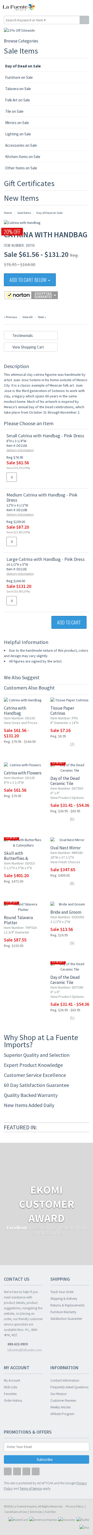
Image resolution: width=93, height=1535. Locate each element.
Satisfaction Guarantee (66, 1318)
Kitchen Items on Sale (22, 156)
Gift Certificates (29, 183)
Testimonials (22, 335)
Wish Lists (10, 1387)
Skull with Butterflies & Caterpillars (16, 858)
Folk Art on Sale (17, 100)
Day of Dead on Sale (23, 66)
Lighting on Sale (18, 134)
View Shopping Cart (28, 347)
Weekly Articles (60, 1407)
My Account (12, 1380)
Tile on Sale (14, 111)
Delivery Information (20, 450)
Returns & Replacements (67, 1305)
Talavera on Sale (18, 88)
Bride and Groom (65, 912)
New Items (21, 198)
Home (8, 213)
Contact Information (64, 1380)
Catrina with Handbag (15, 710)
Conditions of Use (15, 1512)
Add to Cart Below (29, 279)
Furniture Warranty (63, 1312)
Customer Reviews (63, 1400)
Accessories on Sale (21, 145)
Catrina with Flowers (23, 773)
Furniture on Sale (19, 77)
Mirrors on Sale (17, 122)
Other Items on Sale (21, 167)
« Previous (10, 317)
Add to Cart (69, 622)
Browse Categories (21, 41)
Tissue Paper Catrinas (62, 710)
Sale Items (21, 51)
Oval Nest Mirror (65, 848)
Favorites (10, 1394)
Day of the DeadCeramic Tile (65, 780)
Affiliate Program (62, 1414)
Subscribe (45, 1459)
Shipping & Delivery (63, 1298)
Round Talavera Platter (18, 920)
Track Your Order (62, 1292)
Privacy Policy (75, 1506)
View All (27, 317)
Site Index (36, 1512)
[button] (78, 7)
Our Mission (58, 1394)
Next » (42, 317)
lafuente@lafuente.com (24, 1350)
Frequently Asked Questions (69, 1387)
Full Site (50, 1512)
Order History (13, 1400)
